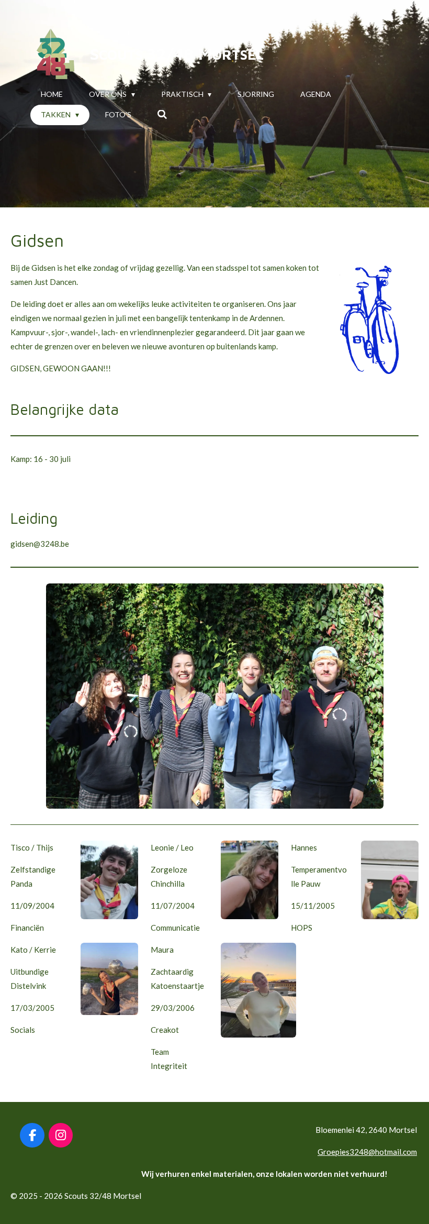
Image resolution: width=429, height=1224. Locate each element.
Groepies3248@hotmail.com (367, 1151)
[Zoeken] (162, 115)
